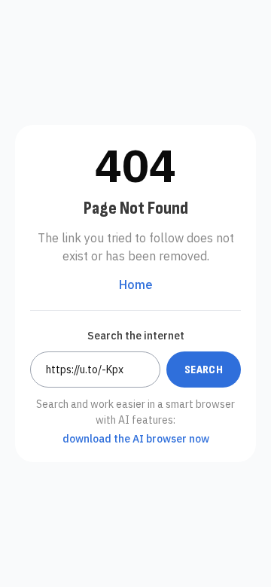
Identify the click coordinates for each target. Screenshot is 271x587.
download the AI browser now (135, 439)
